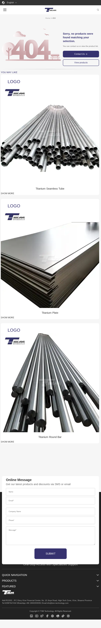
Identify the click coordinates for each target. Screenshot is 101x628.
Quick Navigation (14, 575)
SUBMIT (50, 553)
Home (47, 18)
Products (9, 580)
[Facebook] (47, 616)
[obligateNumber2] (68, 616)
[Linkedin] (31, 616)
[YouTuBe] (36, 616)
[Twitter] (42, 616)
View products (81, 62)
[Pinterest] (52, 616)
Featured (9, 586)
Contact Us (79, 54)
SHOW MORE (7, 193)
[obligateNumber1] (57, 616)
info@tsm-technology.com (58, 603)
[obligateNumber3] (63, 616)
